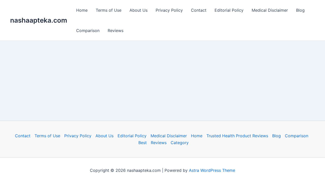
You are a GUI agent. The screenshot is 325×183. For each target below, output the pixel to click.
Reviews (115, 30)
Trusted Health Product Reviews (237, 135)
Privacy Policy (169, 10)
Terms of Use (108, 10)
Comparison (88, 30)
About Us (138, 10)
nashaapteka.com (38, 20)
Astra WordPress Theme (212, 170)
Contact (198, 10)
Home (82, 10)
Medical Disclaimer (270, 10)
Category (180, 142)
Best (142, 142)
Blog (300, 10)
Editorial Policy (229, 10)
